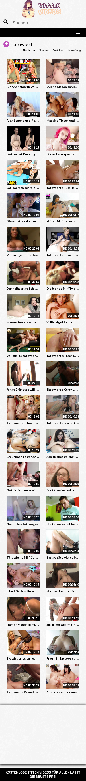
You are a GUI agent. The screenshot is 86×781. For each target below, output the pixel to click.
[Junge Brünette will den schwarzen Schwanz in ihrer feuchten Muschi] (23, 373)
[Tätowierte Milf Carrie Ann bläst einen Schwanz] (23, 541)
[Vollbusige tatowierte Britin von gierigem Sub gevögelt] (23, 340)
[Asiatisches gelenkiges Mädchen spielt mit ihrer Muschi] (62, 441)
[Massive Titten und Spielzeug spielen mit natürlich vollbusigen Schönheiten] (62, 104)
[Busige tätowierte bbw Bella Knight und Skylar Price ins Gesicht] (62, 541)
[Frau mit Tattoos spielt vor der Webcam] (62, 642)
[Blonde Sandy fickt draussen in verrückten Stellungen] (23, 71)
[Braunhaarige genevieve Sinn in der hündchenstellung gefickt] (23, 441)
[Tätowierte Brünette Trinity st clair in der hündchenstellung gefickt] (62, 407)
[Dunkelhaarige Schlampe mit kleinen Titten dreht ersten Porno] (23, 273)
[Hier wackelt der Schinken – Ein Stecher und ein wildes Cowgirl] (62, 575)
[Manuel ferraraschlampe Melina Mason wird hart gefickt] (23, 306)
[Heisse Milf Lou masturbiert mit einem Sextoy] (62, 205)
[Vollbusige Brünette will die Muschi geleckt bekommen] (23, 239)
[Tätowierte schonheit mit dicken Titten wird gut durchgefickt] (23, 407)
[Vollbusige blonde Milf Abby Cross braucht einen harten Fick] (62, 306)
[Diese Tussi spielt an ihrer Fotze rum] (62, 138)
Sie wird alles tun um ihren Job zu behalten (37, 658)
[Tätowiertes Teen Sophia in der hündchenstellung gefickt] (62, 340)
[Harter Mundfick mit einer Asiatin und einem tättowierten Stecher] (23, 609)
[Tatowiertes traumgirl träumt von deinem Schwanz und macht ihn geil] (62, 239)
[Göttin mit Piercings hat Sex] (23, 138)
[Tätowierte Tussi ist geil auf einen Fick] (62, 172)
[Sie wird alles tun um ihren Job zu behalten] (23, 642)
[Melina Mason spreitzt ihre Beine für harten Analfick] (62, 71)
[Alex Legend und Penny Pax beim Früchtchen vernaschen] (23, 104)
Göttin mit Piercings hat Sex (27, 154)
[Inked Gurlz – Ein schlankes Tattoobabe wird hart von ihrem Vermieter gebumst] (23, 575)
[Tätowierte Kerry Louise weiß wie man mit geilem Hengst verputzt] (62, 373)
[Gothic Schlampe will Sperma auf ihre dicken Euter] (23, 474)
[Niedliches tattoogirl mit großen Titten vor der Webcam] (23, 508)
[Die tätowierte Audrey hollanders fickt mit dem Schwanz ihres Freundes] (62, 474)
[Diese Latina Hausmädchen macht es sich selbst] (23, 205)
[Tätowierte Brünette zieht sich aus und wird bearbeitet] (23, 676)
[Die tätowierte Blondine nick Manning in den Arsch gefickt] (62, 508)
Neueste (44, 50)
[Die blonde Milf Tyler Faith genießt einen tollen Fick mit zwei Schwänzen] (62, 273)
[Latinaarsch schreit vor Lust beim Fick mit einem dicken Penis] (23, 172)
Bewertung (74, 50)
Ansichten (58, 50)
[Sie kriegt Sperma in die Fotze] (62, 609)
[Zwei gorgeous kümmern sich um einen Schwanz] (62, 676)
